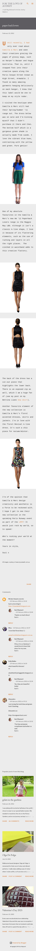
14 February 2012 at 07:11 (18, 701)
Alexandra (11, 699)
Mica (10, 628)
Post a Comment (15, 876)
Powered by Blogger (19, 943)
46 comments (14, 821)
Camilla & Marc (10, 50)
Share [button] (29, 584)
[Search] (27, 3)
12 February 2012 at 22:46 (24, 641)
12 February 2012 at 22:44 (24, 612)
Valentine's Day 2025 (12, 910)
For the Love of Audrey (12, 4)
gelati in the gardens (11, 799)
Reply (10, 623)
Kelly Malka (12, 661)
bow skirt (23, 400)
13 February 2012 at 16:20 (18, 663)
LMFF (21, 522)
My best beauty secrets (16, 599)
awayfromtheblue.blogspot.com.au (20, 635)
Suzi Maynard (18, 610)
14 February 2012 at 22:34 (24, 681)
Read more (29, 821)
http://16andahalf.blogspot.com (19, 606)
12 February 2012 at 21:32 (18, 601)
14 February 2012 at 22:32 (24, 721)
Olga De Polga (9, 855)
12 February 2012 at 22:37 (21, 628)
